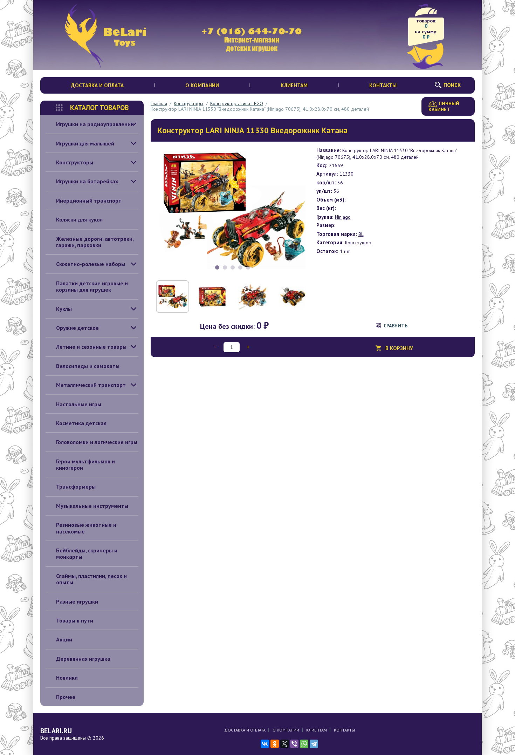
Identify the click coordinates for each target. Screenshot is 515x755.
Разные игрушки (77, 601)
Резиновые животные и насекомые (86, 528)
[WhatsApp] (304, 744)
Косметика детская (81, 423)
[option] (232, 210)
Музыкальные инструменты (92, 505)
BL (361, 234)
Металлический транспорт (91, 384)
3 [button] (233, 267)
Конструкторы (74, 162)
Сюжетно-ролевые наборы (90, 263)
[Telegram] (314, 744)
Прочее (65, 696)
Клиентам (294, 85)
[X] (284, 744)
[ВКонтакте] (265, 744)
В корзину (399, 348)
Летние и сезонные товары (91, 346)
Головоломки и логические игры (96, 441)
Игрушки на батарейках (87, 181)
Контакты (383, 85)
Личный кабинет (443, 106)
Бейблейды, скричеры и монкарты (86, 553)
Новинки (67, 677)
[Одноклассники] (274, 744)
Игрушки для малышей (85, 143)
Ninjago (343, 217)
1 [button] (217, 267)
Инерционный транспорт (89, 200)
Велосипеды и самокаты (87, 365)
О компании (202, 85)
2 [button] (225, 267)
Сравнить (395, 325)
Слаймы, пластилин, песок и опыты (91, 579)
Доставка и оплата (97, 85)
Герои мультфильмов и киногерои (85, 464)
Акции (64, 639)
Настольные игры (78, 404)
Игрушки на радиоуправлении (95, 124)
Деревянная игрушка (83, 658)
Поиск (452, 85)
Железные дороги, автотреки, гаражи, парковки (95, 242)
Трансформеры (76, 486)
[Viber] (294, 744)
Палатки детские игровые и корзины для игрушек (92, 286)
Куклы (64, 308)
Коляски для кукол (79, 219)
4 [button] (240, 267)
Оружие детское (77, 327)
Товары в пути (74, 620)
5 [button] (248, 267)
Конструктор (358, 242)
